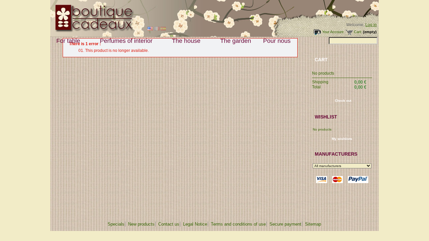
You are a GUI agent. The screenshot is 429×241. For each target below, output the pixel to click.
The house (183, 41)
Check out (343, 100)
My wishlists (342, 139)
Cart (321, 59)
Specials (116, 224)
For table (65, 41)
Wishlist (326, 116)
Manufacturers (336, 154)
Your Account (333, 32)
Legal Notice (195, 224)
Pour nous (274, 41)
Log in (371, 24)
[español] (163, 29)
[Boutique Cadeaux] (92, 31)
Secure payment (285, 224)
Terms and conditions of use (238, 224)
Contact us (168, 224)
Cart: (358, 32)
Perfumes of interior (123, 41)
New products (141, 224)
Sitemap (313, 224)
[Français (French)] (157, 29)
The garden (235, 40)
